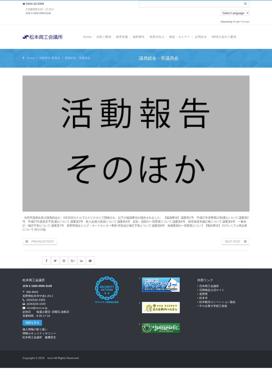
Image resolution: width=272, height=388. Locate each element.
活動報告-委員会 (49, 57)
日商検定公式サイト (211, 290)
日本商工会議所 (209, 286)
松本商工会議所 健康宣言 (39, 337)
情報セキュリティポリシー (39, 333)
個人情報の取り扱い (35, 329)
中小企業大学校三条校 (213, 305)
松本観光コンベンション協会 (217, 301)
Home (30, 57)
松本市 (203, 298)
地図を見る (32, 322)
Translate (244, 21)
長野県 (203, 294)
